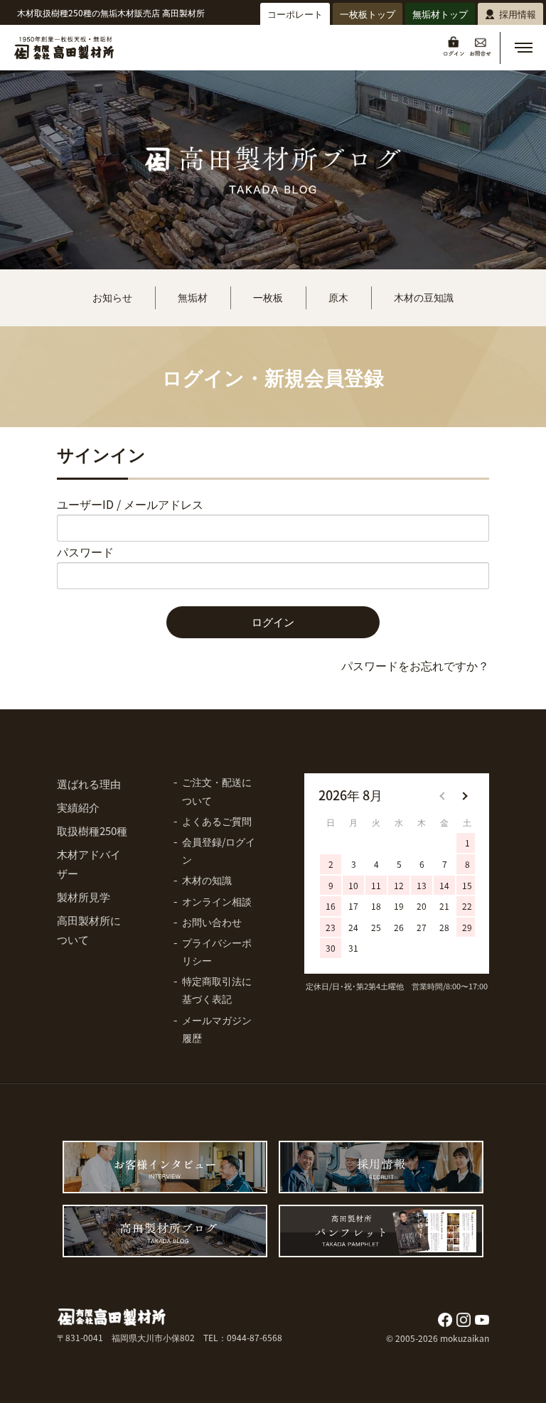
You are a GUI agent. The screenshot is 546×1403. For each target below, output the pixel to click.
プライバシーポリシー (217, 951)
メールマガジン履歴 (217, 1029)
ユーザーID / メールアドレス (130, 503)
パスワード (85, 551)
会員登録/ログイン (218, 850)
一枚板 (268, 297)
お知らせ (112, 297)
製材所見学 (83, 896)
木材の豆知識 (424, 297)
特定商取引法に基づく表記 (217, 990)
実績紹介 (78, 807)
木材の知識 (207, 880)
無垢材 (193, 297)
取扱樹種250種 (92, 830)
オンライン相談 (217, 901)
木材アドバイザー (89, 863)
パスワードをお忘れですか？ (415, 665)
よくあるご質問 (217, 821)
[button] (523, 47)
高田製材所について (89, 930)
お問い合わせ (212, 922)
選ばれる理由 (89, 783)
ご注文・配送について (217, 791)
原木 (338, 297)
